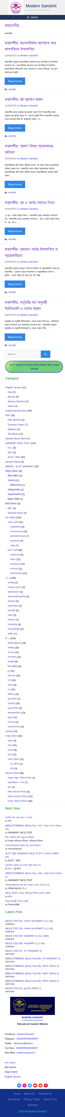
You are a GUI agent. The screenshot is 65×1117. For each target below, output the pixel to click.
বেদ (9, 689)
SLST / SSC (14, 457)
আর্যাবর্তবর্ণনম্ (15, 554)
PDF (7, 415)
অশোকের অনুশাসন (15, 587)
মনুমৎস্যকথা (12, 698)
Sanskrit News (12, 461)
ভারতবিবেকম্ (15, 540)
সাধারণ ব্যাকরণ (13, 759)
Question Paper (16, 424)
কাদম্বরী (11, 661)
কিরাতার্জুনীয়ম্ (13, 666)
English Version (13, 387)
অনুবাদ (10, 740)
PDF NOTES (14, 420)
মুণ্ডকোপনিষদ (13, 708)
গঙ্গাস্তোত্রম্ (15, 564)
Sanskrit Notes (15, 513)
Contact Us (45, 1093)
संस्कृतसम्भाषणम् (14, 494)
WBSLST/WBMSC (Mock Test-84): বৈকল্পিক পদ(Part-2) (32, 973)
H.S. (10, 447)
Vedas (11, 406)
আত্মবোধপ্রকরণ (13, 592)
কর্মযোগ (13, 559)
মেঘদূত (12, 545)
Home (17, 1093)
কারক (10, 745)
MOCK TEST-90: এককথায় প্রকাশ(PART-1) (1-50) (29, 921)
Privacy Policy (32, 1099)
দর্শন (9, 680)
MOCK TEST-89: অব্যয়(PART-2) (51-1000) (27, 936)
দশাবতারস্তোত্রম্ (17, 531)
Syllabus (12, 429)
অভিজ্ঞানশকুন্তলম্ (14, 643)
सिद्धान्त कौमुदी (13, 499)
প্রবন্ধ (10, 684)
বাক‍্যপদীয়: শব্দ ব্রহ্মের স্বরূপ (24, 99)
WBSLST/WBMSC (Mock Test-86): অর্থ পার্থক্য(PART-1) (32, 958)
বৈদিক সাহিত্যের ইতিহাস (17, 791)
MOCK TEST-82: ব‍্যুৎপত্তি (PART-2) (23, 988)
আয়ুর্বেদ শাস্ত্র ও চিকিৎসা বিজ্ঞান (20, 777)
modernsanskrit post (16, 410)
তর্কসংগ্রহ (11, 675)
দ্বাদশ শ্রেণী (12, 550)
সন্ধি (12, 768)
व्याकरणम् (12, 480)
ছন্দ (9, 671)
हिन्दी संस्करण (11, 503)
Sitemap (33, 1105)
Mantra (11, 396)
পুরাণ (9, 787)
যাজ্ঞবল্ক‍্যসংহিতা (14, 712)
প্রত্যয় (10, 750)
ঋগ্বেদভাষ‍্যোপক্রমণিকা (17, 596)
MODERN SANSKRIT (32, 1017)
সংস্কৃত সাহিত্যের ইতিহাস (18, 801)
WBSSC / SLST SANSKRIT (19, 466)
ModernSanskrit (25, 1034)
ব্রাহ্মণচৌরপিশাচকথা (17, 536)
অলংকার (11, 652)
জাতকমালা (11, 601)
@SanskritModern (23, 1043)
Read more (15, 81)
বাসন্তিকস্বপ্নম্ (16, 573)
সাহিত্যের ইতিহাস (12, 773)
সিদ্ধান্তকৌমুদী (13, 629)
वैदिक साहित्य (13, 475)
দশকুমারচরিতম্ (15, 526)
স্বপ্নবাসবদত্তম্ (14, 726)
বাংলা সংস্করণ (10, 1062)
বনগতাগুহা (14, 568)
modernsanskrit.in (25, 1052)
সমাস (10, 754)
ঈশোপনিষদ (12, 657)
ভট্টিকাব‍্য (11, 694)
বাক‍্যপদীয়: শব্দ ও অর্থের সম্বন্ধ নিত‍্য (29, 202)
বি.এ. (7, 638)
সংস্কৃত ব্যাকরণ (11, 736)
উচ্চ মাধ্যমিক (10, 517)
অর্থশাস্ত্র (11, 582)
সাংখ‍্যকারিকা (12, 624)
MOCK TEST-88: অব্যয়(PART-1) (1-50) (25, 943)
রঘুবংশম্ (11, 717)
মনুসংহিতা (11, 703)
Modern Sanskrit (41, 5)
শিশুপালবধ (11, 619)
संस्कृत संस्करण (11, 471)
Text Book (13, 434)
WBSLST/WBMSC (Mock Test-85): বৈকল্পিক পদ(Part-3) (32, 966)
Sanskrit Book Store (15, 438)
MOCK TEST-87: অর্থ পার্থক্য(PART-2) (23, 951)
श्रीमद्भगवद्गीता (14, 489)
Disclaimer (14, 1099)
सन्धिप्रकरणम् (16, 485)
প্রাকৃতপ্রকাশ (13, 605)
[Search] (45, 354)
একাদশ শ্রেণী (13, 522)
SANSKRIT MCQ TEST (17, 443)
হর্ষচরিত (11, 633)
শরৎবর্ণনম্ (11, 722)
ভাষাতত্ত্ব (8, 731)
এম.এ (7, 578)
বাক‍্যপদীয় (12, 89)
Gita (10, 392)
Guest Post (50, 1099)
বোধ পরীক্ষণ (14, 763)
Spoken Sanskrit (16, 401)
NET (10, 452)
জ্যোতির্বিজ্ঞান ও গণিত (16, 782)
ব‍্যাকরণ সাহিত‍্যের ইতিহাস (18, 796)
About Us (29, 1093)
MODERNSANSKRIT (27, 1038)
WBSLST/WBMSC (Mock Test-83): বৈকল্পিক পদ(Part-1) (32, 981)
